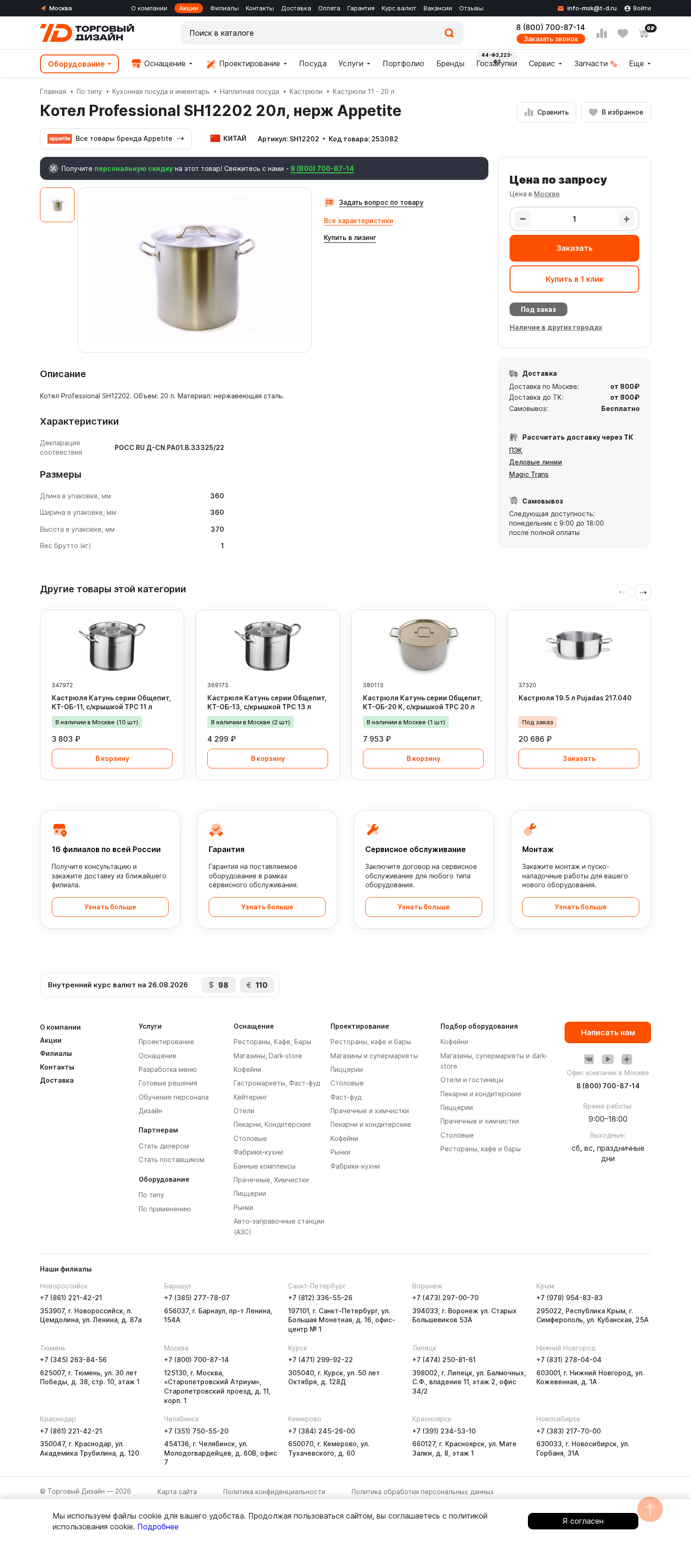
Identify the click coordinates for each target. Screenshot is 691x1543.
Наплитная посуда (249, 91)
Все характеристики (358, 221)
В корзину (112, 758)
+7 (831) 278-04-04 (569, 1360)
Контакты (260, 8)
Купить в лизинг (350, 237)
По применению (165, 1209)
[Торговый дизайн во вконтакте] (589, 1059)
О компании (149, 8)
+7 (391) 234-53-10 (444, 1431)
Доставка (296, 8)
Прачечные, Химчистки (271, 1180)
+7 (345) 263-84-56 (73, 1360)
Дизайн (150, 1111)
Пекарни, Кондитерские (272, 1124)
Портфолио (403, 63)
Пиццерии (250, 1193)
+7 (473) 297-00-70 (445, 1298)
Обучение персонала (174, 1097)
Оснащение (164, 63)
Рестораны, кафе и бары (370, 1042)
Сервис (542, 63)
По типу (89, 91)
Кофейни (247, 1069)
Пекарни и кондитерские (370, 1124)
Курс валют (399, 8)
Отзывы (471, 8)
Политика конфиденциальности (274, 1492)
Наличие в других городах (556, 327)
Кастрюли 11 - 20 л (363, 91)
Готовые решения (168, 1083)
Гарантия (361, 8)
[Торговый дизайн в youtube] (607, 1059)
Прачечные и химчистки (369, 1111)
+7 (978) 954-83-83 (569, 1298)
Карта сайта (177, 1492)
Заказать (575, 248)
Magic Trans (529, 474)
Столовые (250, 1138)
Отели (244, 1111)
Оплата (329, 8)
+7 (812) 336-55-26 (320, 1298)
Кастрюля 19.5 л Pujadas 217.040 (575, 698)
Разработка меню (168, 1069)
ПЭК (515, 450)
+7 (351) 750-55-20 (196, 1431)
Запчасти (591, 63)
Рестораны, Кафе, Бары (272, 1042)
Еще (636, 63)
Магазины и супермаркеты (374, 1056)
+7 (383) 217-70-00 (568, 1431)
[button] (643, 592)
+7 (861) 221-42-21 (71, 1298)
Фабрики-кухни (258, 1152)
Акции (188, 8)
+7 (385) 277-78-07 (197, 1298)
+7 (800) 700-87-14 (196, 1360)
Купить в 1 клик (575, 279)
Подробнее (158, 1526)
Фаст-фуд (345, 1097)
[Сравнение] (602, 33)
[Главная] (87, 33)
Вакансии (438, 8)
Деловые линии (535, 462)
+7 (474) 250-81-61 (444, 1360)
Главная (53, 91)
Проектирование (248, 63)
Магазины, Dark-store (268, 1056)
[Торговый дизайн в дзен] (626, 1059)
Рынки (243, 1207)
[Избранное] (623, 33)
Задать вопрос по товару (381, 202)
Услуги (350, 63)
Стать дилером (164, 1146)
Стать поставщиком (171, 1159)
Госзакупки (496, 63)
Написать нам (608, 1032)
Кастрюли (306, 91)
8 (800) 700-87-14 (550, 27)
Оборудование (76, 64)
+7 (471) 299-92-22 (320, 1360)
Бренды (450, 63)
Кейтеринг (250, 1097)
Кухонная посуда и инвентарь (161, 91)
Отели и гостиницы (471, 1080)
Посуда (313, 63)
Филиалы (224, 8)
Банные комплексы (265, 1166)
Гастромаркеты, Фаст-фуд (277, 1083)
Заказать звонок (551, 39)
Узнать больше (110, 907)
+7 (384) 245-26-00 (321, 1431)
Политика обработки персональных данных (423, 1492)
